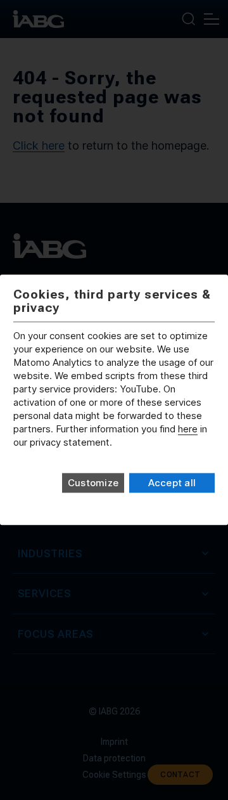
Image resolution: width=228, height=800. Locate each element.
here (188, 429)
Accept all (172, 483)
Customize (93, 483)
